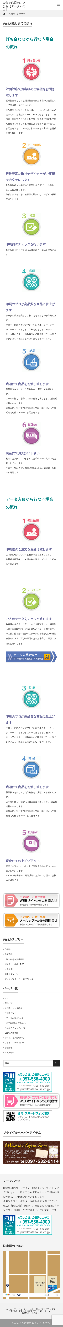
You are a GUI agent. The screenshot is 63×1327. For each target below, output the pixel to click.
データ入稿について (15, 1018)
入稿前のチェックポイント (16, 1028)
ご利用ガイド (10, 1013)
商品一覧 (8, 1003)
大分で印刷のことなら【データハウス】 (36, 1323)
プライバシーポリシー (14, 1043)
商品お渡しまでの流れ (16, 1023)
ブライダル (50, 1309)
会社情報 (8, 1048)
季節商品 (8, 954)
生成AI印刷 (9, 1052)
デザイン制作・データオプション (19, 979)
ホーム (7, 998)
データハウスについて (14, 1038)
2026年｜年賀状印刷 (15, 959)
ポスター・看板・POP (14, 964)
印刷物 (7, 949)
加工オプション (11, 974)
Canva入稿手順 (11, 1033)
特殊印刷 (8, 969)
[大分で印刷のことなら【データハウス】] (15, 6)
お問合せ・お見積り (13, 1008)
